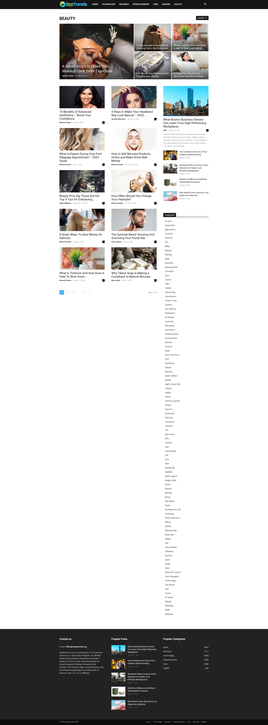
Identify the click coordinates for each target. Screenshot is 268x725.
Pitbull (168, 522)
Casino (168, 279)
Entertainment (141, 4)
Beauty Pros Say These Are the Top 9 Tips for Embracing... (79, 197)
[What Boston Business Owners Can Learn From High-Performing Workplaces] (186, 101)
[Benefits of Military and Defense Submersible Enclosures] (170, 183)
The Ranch (170, 584)
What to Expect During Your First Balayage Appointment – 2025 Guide (80, 157)
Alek (165, 130)
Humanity (169, 413)
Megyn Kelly (170, 480)
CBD (167, 283)
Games (168, 367)
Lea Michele (170, 451)
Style (167, 568)
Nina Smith (115, 280)
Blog (167, 258)
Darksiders (170, 313)
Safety (168, 538)
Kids (167, 438)
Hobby (168, 392)
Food (167, 350)
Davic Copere (116, 242)
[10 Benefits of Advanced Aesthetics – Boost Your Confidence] (82, 97)
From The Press (172, 355)
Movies (168, 488)
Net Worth (170, 501)
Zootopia (169, 614)
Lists (167, 459)
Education (169, 325)
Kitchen (168, 442)
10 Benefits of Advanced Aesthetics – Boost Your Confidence (75, 115)
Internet (169, 426)
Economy (169, 321)
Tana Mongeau (172, 576)
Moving (168, 492)
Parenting (169, 513)
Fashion (168, 342)
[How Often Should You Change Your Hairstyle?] (134, 181)
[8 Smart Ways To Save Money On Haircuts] (82, 220)
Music (168, 497)
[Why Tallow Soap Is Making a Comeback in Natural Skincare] (134, 258)
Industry (169, 417)
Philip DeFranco (172, 518)
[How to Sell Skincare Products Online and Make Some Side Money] (134, 139)
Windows (169, 605)
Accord (168, 221)
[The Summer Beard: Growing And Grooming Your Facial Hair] (134, 220)
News (167, 505)
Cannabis (169, 271)
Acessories (170, 225)
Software (169, 551)
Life (166, 455)
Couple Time (171, 300)
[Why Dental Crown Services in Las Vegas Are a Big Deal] (170, 196)
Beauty (168, 250)
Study (167, 564)
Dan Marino (170, 309)
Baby (167, 246)
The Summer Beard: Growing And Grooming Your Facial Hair (133, 236)
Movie (168, 484)
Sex (166, 543)
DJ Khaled (169, 317)
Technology (108, 4)
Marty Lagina (171, 476)
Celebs (168, 288)
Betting (168, 254)
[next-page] (90, 292)
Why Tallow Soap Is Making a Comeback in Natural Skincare (130, 274)
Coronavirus (170, 296)
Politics (168, 526)
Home (95, 4)
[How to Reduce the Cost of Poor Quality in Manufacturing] (170, 155)
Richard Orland (68, 76)
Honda (168, 405)
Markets (169, 472)
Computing (170, 292)
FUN (167, 359)
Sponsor (169, 555)
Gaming (166, 4)
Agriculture (170, 229)
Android (169, 233)
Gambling (169, 363)
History (168, 388)
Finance (168, 346)
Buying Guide (171, 267)
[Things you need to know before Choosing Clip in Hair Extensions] (152, 37)
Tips (167, 589)
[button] (205, 4)
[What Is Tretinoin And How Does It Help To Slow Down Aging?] (190, 37)
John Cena (169, 434)
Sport (167, 559)
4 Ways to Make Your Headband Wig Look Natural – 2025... (132, 113)
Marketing (169, 467)
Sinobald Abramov (118, 119)
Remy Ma (169, 534)
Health (178, 4)
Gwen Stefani (171, 375)
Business (124, 4)
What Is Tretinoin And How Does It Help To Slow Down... (81, 274)
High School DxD (172, 384)
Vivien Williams (65, 203)
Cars (155, 4)
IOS (166, 430)
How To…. (169, 409)
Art (166, 242)
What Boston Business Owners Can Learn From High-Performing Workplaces (184, 123)
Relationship (171, 530)
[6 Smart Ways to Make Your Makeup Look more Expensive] (96, 56)
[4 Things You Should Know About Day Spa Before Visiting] (190, 62)
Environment (171, 338)
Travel (168, 593)
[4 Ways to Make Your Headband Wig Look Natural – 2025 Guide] (134, 97)
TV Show (169, 597)
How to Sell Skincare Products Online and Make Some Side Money (130, 157)
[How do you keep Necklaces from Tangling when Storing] (152, 65)
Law (167, 446)
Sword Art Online (173, 572)
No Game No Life (173, 509)
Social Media (171, 547)
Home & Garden (172, 400)
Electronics (170, 329)
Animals (169, 237)
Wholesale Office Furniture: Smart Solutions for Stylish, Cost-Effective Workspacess (194, 168)
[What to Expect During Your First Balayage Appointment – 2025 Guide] (82, 139)
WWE (167, 610)
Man (167, 463)
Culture (168, 304)
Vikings (168, 601)
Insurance (169, 421)
